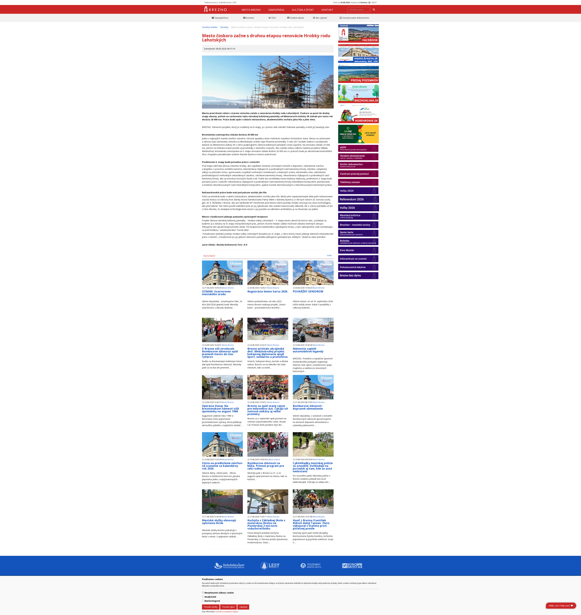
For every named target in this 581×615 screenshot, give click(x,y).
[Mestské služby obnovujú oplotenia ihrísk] (222, 501)
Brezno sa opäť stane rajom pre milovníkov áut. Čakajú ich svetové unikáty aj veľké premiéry (267, 410)
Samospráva (276, 10)
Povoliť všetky (211, 606)
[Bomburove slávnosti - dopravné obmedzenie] (313, 390)
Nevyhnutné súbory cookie (219, 592)
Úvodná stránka (209, 27)
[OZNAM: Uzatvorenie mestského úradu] (222, 276)
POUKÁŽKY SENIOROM (308, 291)
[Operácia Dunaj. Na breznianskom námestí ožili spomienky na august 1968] (222, 387)
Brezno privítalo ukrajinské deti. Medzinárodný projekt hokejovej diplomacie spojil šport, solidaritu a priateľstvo (267, 353)
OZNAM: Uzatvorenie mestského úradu (216, 293)
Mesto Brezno (251, 10)
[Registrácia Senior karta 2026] (267, 276)
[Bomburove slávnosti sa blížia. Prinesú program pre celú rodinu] (267, 444)
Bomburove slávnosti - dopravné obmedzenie (308, 407)
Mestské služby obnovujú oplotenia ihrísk (219, 521)
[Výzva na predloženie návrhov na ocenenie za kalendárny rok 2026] (222, 448)
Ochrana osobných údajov (226, 611)
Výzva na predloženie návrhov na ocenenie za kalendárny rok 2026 (222, 465)
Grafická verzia (225, 2)
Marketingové (212, 600)
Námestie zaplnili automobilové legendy (308, 350)
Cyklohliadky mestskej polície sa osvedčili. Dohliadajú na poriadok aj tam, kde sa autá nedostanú (313, 467)
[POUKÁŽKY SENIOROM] (313, 276)
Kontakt (327, 10)
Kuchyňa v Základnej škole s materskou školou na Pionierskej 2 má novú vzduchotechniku (266, 524)
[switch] (203, 593)
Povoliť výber (228, 606)
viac (329, 255)
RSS (234, 2)
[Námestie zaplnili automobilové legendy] (313, 330)
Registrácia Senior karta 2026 (267, 291)
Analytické (210, 596)
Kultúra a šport (303, 10)
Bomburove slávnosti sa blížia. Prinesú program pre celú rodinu (265, 465)
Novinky (224, 27)
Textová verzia (210, 2)
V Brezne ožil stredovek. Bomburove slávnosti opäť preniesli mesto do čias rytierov (220, 353)
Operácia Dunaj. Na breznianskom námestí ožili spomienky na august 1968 (220, 408)
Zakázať (243, 606)
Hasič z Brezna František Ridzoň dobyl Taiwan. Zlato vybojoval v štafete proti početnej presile (311, 524)
